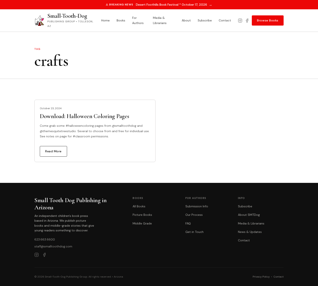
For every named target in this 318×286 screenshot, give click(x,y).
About (186, 20)
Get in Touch (194, 232)
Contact (225, 20)
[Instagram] (240, 20)
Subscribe (205, 20)
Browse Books (267, 20)
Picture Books (142, 215)
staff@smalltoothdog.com (53, 246)
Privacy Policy (261, 276)
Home (105, 20)
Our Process (194, 215)
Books (121, 20)
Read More (53, 151)
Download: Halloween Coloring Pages (84, 116)
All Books (139, 206)
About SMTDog (249, 215)
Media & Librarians (160, 20)
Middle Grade (142, 223)
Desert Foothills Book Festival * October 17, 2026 (174, 4)
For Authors (138, 20)
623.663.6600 (44, 239)
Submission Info (196, 206)
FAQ (188, 223)
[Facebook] (247, 20)
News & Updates (250, 232)
